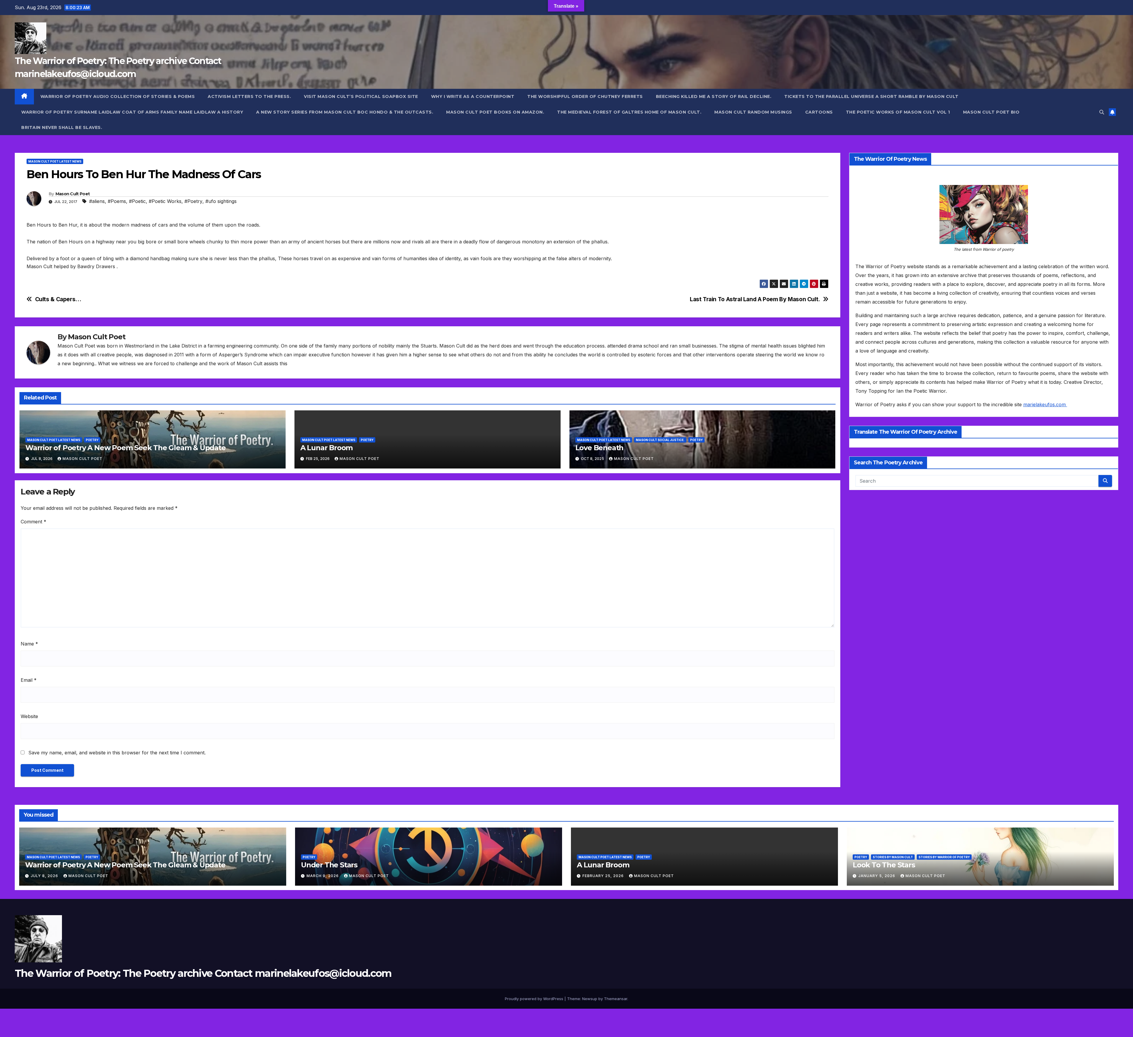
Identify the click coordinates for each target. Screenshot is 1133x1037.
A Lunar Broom (326, 447)
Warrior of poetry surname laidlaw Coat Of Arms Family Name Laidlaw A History (132, 112)
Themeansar (615, 998)
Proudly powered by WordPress (534, 998)
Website (29, 716)
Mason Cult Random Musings (753, 112)
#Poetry (193, 201)
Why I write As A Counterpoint (473, 96)
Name (29, 644)
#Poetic (137, 201)
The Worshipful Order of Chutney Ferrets (585, 96)
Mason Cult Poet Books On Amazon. (495, 112)
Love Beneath (599, 447)
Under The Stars (329, 865)
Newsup (589, 998)
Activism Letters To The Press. (249, 96)
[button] (1101, 112)
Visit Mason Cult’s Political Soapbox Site (361, 96)
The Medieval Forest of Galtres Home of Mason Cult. (629, 112)
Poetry (92, 440)
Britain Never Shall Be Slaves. (61, 127)
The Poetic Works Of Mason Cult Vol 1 (898, 112)
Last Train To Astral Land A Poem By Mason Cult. (755, 299)
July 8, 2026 (45, 876)
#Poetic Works (165, 201)
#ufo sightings (221, 201)
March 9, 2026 (323, 876)
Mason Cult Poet (72, 193)
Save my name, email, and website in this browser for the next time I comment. (117, 753)
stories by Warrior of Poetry (944, 857)
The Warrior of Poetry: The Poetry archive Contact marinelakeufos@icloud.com (203, 973)
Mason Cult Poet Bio (991, 112)
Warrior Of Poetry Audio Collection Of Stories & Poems (117, 96)
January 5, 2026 (877, 876)
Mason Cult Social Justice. (660, 440)
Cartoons (819, 112)
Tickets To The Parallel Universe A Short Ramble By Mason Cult (871, 96)
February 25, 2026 (603, 876)
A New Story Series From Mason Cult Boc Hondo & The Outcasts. (344, 112)
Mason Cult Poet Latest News (54, 161)
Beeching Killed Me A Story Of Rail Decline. (714, 96)
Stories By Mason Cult (893, 857)
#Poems (117, 201)
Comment (33, 522)
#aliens (97, 201)
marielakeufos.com (1045, 404)
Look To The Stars (884, 865)
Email (29, 680)
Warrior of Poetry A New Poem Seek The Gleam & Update (125, 447)
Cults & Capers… (58, 299)
